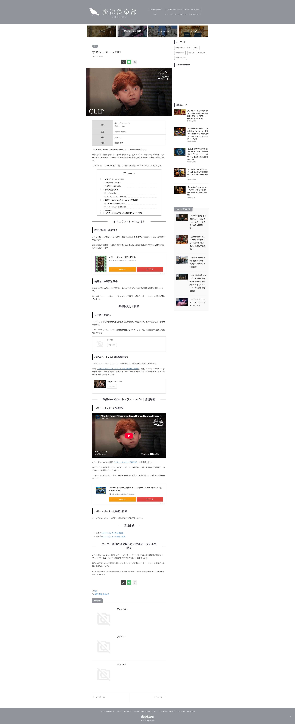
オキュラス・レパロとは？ (113, 179)
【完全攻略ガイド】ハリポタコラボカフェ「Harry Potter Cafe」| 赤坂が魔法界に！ (197, 243)
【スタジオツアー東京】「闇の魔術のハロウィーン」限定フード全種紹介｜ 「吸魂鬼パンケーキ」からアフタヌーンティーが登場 (198, 133)
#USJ (196, 48)
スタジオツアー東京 (155, 10)
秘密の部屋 (98, 594)
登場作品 (107, 211)
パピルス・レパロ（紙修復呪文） (116, 196)
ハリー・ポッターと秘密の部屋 (115, 207)
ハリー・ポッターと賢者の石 (114, 203)
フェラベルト (122, 609)
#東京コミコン (181, 58)
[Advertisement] (191, 85)
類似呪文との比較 (110, 190)
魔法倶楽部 (147, 716)
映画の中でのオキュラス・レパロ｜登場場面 (120, 200)
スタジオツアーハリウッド (192, 10)
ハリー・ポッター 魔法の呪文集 (122, 257)
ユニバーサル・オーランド (173, 14)
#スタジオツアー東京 (183, 48)
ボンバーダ (121, 664)
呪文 (95, 591)
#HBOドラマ (180, 53)
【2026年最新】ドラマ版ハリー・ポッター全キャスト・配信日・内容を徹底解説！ (198, 222)
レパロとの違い (110, 193)
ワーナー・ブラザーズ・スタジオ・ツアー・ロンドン (197, 302)
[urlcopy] (135, 62)
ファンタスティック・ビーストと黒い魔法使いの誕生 (118, 369)
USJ (154, 14)
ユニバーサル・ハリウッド (192, 14)
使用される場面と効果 (112, 186)
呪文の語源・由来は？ (112, 182)
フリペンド (121, 637)
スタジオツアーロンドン (173, 10)
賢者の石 (106, 594)
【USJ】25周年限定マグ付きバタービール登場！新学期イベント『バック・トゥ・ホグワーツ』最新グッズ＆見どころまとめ (198, 154)
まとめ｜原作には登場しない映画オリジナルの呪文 (122, 213)
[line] (129, 62)
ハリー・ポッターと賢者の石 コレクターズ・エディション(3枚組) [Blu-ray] (135, 489)
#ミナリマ (201, 53)
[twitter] (123, 62)
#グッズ (191, 53)
